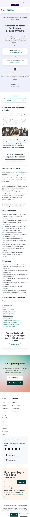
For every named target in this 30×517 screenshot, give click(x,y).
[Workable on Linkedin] (5, 449)
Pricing (3, 402)
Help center (15, 402)
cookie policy (19, 512)
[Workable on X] (16, 449)
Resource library (16, 405)
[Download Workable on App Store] (10, 455)
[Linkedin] (14, 79)
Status (3, 434)
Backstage (4, 428)
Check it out (15, 4)
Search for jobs (15, 412)
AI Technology (5, 408)
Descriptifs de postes (9, 17)
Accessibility (5, 431)
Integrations (5, 412)
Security (4, 415)
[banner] (15, 158)
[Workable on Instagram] (19, 449)
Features (4, 405)
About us (4, 421)
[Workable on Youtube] (12, 449)
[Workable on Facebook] (9, 449)
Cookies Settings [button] (5, 514)
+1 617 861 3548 (14, 440)
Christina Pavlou (15, 72)
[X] (16, 79)
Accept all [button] (14, 515)
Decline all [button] (23, 515)
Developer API (15, 408)
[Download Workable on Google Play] (10, 460)
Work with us (5, 425)
